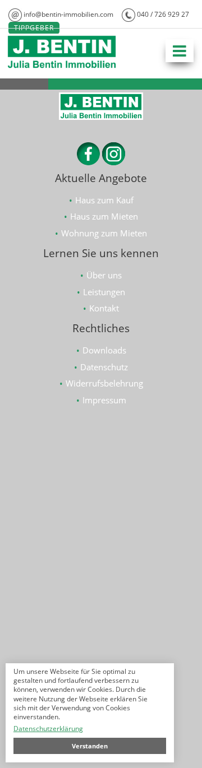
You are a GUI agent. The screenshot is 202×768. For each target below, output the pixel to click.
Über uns (104, 275)
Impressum (104, 400)
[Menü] (180, 50)
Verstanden (90, 746)
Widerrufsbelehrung (104, 383)
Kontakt (104, 308)
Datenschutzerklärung (48, 728)
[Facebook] (88, 161)
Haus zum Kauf (104, 200)
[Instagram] (113, 161)
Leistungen (104, 291)
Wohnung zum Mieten (104, 233)
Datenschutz (104, 367)
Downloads (104, 350)
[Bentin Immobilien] (62, 67)
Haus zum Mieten (104, 216)
